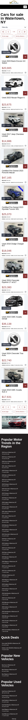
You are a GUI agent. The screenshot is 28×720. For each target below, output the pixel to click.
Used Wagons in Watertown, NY (9, 710)
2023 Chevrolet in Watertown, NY (10, 535)
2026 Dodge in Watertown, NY (9, 503)
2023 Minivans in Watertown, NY (10, 603)
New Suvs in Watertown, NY (8, 665)
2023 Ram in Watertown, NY (9, 553)
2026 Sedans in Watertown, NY (9, 607)
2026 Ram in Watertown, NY (9, 475)
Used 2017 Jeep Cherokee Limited (13, 135)
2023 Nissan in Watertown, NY (9, 498)
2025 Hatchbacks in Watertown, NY (10, 612)
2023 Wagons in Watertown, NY (9, 626)
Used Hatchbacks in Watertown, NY (10, 705)
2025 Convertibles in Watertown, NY (10, 630)
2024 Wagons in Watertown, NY (9, 580)
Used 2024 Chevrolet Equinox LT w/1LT (10, 281)
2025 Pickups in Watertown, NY (9, 521)
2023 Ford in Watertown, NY (8, 566)
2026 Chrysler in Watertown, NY (9, 621)
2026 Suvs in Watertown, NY (9, 462)
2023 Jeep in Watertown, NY (9, 516)
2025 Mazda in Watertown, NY (9, 557)
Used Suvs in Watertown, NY (9, 692)
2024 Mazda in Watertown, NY (9, 526)
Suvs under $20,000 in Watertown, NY (11, 644)
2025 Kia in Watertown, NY (8, 576)
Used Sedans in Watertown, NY (9, 701)
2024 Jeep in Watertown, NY (9, 512)
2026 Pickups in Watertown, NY (9, 471)
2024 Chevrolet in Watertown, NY (10, 489)
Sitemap (14, 718)
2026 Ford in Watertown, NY (8, 598)
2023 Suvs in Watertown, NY (9, 457)
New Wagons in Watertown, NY (9, 675)
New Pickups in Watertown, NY (9, 670)
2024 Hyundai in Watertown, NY (9, 507)
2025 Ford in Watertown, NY (8, 548)
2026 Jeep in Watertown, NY (9, 466)
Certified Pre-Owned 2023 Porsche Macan (12, 172)
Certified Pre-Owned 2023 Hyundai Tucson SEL (12, 208)
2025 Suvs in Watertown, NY (9, 480)
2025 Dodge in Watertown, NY (9, 585)
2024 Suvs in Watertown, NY (9, 453)
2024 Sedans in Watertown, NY (9, 589)
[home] (14, 2)
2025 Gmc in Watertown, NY (8, 571)
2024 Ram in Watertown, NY (9, 539)
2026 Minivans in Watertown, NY (10, 616)
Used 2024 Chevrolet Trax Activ (12, 354)
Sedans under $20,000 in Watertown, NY (12, 648)
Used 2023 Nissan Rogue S (13, 98)
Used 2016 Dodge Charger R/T (13, 245)
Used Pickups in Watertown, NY (9, 696)
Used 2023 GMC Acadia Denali (12, 318)
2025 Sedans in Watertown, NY (9, 530)
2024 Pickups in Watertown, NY (9, 485)
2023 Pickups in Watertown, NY (9, 494)
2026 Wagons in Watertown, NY (9, 562)
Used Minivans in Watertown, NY (10, 714)
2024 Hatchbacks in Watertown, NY (10, 594)
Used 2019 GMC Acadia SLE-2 (12, 391)
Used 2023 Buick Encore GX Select (13, 62)
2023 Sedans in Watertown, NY (9, 544)
